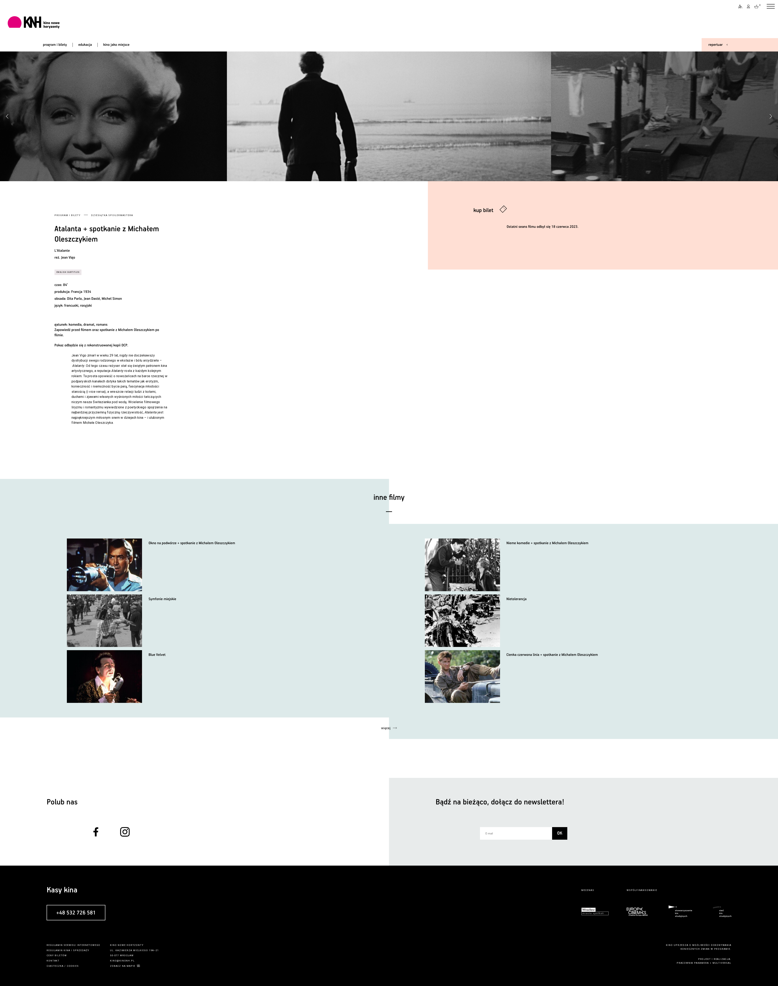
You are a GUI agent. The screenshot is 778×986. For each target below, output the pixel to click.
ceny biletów (57, 955)
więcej (386, 728)
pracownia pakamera (693, 963)
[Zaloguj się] (749, 6)
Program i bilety (68, 215)
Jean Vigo (68, 258)
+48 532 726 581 (76, 913)
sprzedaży (81, 950)
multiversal (722, 963)
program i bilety (55, 45)
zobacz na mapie (122, 966)
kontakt (53, 960)
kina (67, 950)
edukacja (85, 45)
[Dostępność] (739, 6)
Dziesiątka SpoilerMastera (112, 215)
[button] (771, 116)
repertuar (716, 45)
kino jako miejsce (116, 45)
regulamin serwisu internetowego (73, 945)
